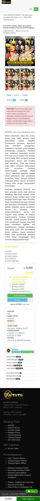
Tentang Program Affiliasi (17, 463)
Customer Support (14, 437)
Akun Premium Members (19, 280)
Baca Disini (26, 304)
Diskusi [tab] (11, 100)
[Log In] (36, 9)
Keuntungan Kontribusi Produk (19, 470)
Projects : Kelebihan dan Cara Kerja (21, 482)
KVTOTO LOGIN (14, 430)
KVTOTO (10, 31)
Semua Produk (13, 357)
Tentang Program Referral (17, 460)
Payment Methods (14, 435)
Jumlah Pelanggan (15, 359)
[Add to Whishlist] (30, 300)
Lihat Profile (16, 352)
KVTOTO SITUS (14, 427)
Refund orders (13, 379)
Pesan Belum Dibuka (14, 373)
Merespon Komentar (13, 376)
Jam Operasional (14, 439)
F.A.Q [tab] (17, 95)
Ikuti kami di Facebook (16, 484)
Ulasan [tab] (23, 100)
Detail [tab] (9, 95)
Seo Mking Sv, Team (13, 496)
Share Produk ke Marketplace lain (20, 487)
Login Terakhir (14, 368)
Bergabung (14, 365)
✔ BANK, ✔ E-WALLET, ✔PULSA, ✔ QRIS (16, 334)
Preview (17, 300)
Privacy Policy (27, 496)
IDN (8, 314)
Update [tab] (25, 95)
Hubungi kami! (8, 19)
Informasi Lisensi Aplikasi (17, 472)
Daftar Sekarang (20, 295)
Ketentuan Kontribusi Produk (18, 468)
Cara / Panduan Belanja (16, 458)
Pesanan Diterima (14, 362)
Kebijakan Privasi (14, 432)
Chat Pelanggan (28, 352)
